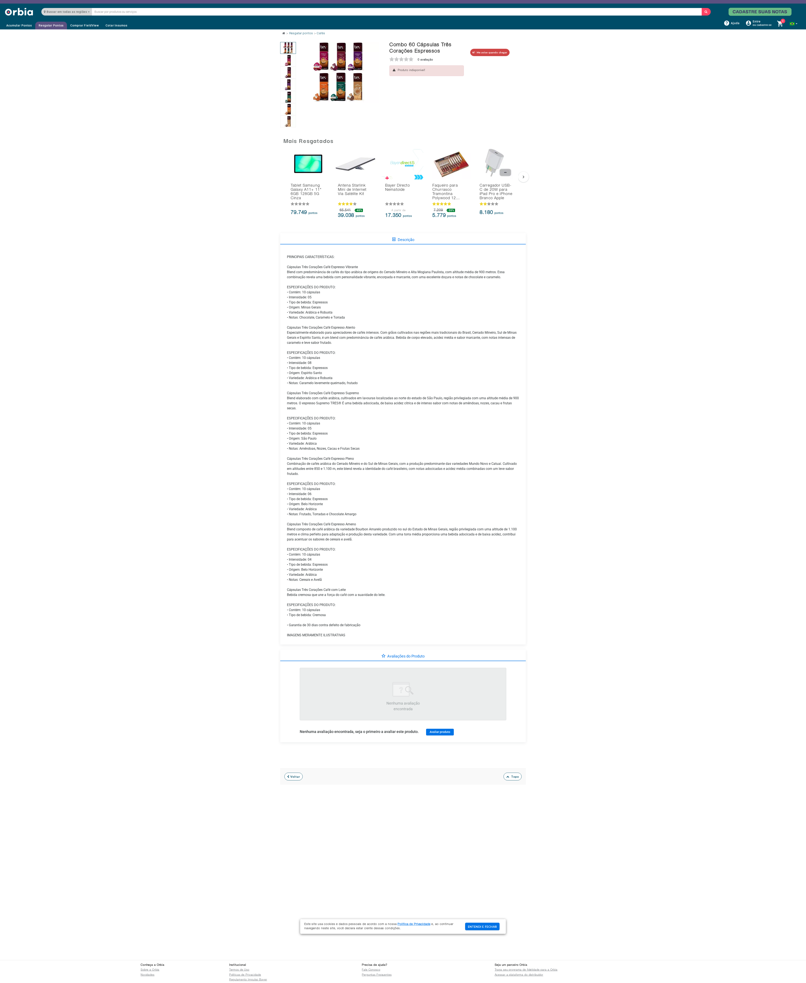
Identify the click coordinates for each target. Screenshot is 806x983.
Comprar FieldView (84, 25)
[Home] (19, 11)
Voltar (294, 776)
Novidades (147, 975)
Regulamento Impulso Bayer (248, 980)
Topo (514, 776)
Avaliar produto (440, 732)
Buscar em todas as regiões (67, 11)
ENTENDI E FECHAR (482, 926)
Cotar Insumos (116, 25)
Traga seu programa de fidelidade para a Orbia (526, 970)
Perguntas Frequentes (377, 975)
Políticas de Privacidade (245, 975)
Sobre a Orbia (150, 970)
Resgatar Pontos (51, 25)
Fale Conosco (371, 970)
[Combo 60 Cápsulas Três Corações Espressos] (288, 48)
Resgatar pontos (301, 33)
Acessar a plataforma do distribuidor (519, 975)
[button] (793, 23)
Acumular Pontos (19, 25)
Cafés (321, 33)
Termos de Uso (239, 970)
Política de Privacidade (414, 924)
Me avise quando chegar (491, 52)
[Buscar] (706, 12)
